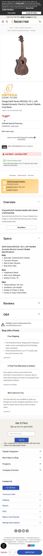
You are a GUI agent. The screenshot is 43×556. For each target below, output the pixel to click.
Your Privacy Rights (34, 540)
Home (11, 28)
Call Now (11, 488)
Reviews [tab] (8, 303)
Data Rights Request (33, 538)
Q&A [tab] (6, 314)
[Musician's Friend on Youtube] (23, 531)
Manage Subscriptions (11, 523)
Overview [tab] (9, 202)
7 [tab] (26, 78)
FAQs (4, 511)
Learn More (6, 357)
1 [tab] (17, 78)
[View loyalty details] (32, 146)
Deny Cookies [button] (12, 13)
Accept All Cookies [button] (31, 13)
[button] (40, 21)
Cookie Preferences (8, 9)
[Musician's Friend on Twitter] (20, 531)
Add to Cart (29, 552)
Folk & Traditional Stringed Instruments (18, 30)
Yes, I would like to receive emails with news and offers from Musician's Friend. (22, 444)
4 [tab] (22, 78)
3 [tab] (20, 78)
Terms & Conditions (21, 540)
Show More (22, 227)
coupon (28, 17)
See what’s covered (12, 184)
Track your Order (9, 494)
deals (23, 17)
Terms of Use (30, 8)
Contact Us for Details (10, 384)
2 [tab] (19, 78)
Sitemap (20, 541)
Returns (5, 506)
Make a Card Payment (11, 517)
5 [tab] (23, 78)
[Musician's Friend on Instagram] (27, 531)
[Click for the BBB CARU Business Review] (31, 545)
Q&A (4, 110)
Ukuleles (33, 30)
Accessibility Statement (32, 541)
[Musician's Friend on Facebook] (16, 531)
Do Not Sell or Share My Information (14, 538)
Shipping (6, 500)
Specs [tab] (7, 238)
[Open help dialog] (3, 546)
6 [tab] (25, 78)
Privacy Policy (20, 3)
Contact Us (6, 411)
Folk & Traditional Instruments (23, 28)
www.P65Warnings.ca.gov (13, 325)
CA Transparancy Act (10, 541)
